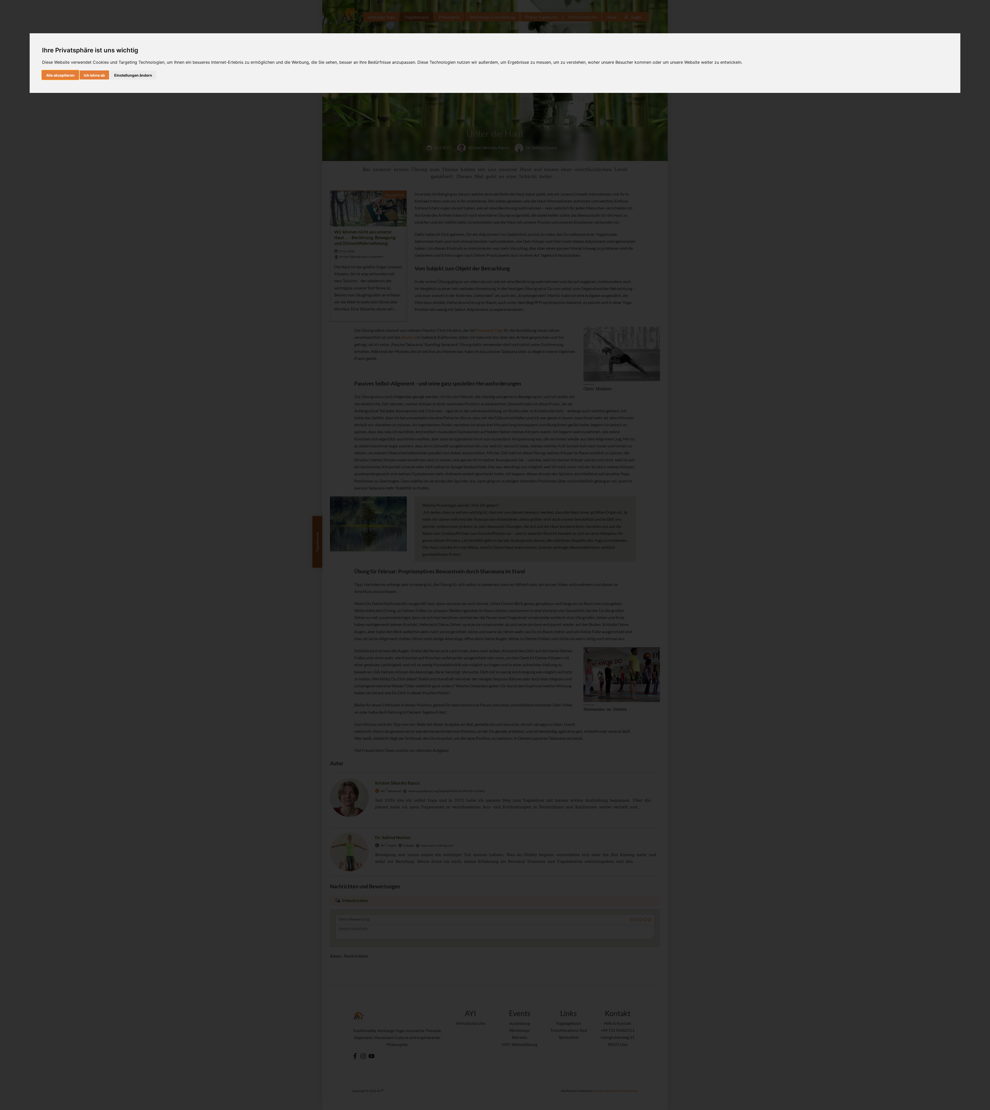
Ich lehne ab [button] (94, 75)
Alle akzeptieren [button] (60, 75)
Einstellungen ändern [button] (133, 75)
